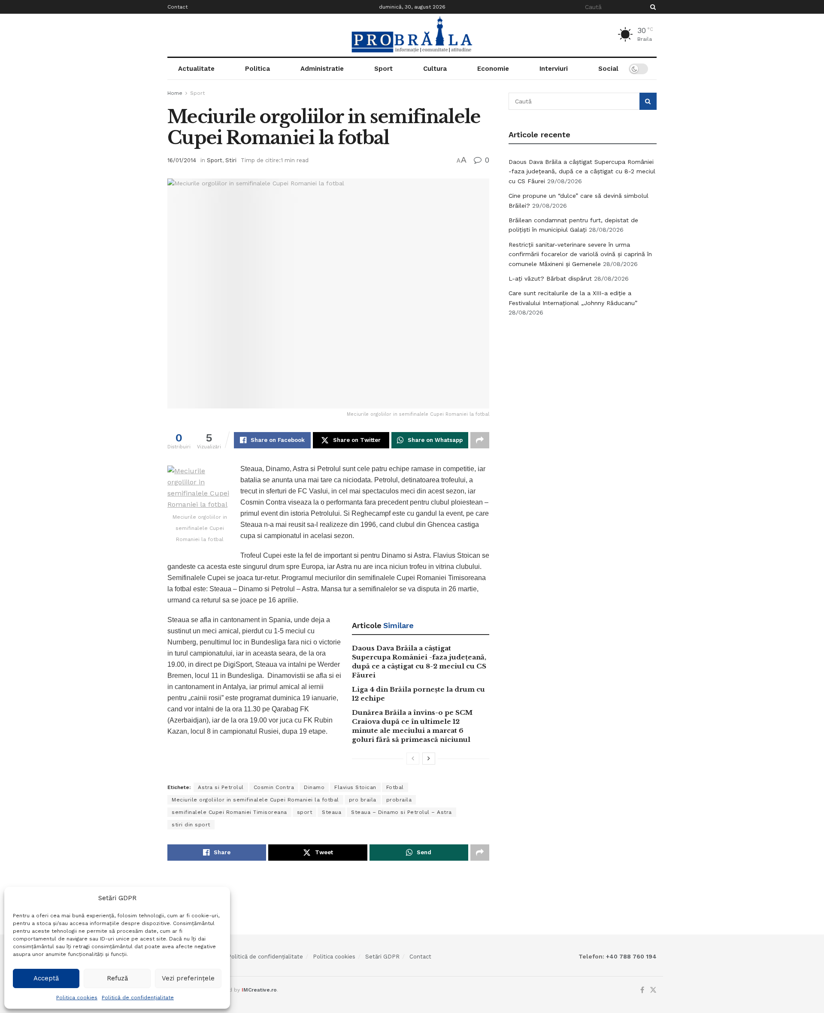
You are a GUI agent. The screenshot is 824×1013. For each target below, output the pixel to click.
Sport (383, 69)
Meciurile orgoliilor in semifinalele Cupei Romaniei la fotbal (255, 800)
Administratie (322, 69)
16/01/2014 (181, 160)
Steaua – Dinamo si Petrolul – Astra (401, 812)
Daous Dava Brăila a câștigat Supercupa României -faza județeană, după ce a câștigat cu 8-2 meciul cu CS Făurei (582, 171)
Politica (257, 69)
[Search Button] (651, 7)
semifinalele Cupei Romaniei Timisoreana (229, 812)
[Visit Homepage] (412, 35)
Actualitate (196, 69)
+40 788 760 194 (630, 956)
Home (174, 93)
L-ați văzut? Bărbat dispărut (550, 278)
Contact (177, 7)
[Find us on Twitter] (653, 990)
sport (304, 812)
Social (608, 69)
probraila (399, 800)
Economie (493, 69)
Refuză (117, 978)
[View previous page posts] (412, 759)
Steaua (331, 812)
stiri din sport (191, 825)
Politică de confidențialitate (138, 998)
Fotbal (395, 787)
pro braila (362, 800)
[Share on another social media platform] (479, 440)
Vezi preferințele (188, 978)
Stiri (230, 160)
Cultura (435, 69)
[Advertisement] (582, 388)
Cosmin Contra (274, 787)
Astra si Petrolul (221, 787)
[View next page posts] (428, 759)
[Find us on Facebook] (642, 990)
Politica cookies (76, 998)
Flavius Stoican (355, 787)
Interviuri (553, 69)
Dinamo (314, 787)
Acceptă (46, 978)
